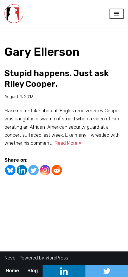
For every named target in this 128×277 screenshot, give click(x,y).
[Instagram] (45, 170)
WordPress (57, 258)
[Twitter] (33, 170)
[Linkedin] (22, 170)
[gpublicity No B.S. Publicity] (15, 13)
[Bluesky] (10, 170)
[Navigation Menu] (117, 14)
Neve (9, 258)
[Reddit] (56, 170)
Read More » (68, 143)
